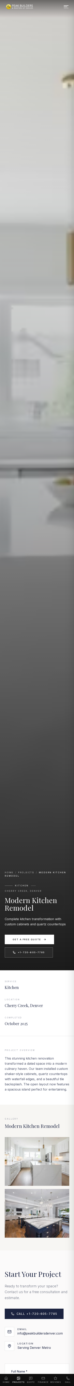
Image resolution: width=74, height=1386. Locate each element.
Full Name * (19, 1371)
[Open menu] (66, 7)
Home (9, 872)
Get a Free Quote (27, 939)
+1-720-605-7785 (31, 952)
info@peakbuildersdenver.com (40, 1333)
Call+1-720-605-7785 (37, 1313)
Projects (26, 872)
